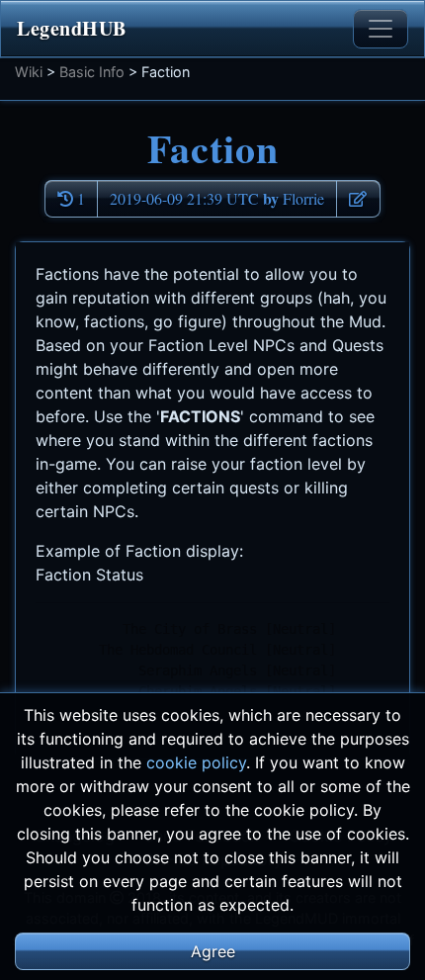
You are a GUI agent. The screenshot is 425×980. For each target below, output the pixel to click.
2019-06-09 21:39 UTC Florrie (217, 198)
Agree (213, 951)
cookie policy (196, 762)
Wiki (28, 71)
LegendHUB (72, 28)
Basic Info (92, 71)
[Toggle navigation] (380, 28)
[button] (358, 199)
